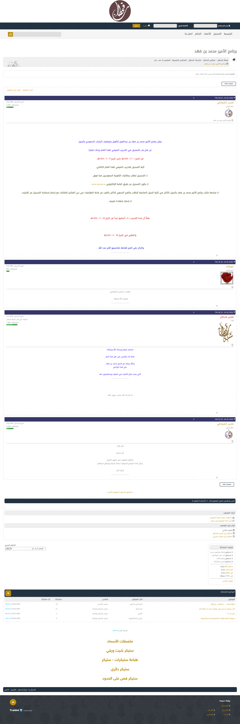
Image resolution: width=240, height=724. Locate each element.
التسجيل (217, 34)
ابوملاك (230, 266)
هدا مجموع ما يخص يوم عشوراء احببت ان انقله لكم (217, 608)
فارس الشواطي (225, 102)
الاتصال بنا (32, 689)
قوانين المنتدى (227, 581)
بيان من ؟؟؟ (231, 613)
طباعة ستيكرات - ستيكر (120, 660)
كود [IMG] (229, 572)
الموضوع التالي (113, 492)
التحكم (198, 34)
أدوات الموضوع (28, 90)
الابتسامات (229, 569)
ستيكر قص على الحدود (120, 678)
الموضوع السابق (126, 492)
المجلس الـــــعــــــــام (162, 60)
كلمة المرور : (182, 26)
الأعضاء (207, 34)
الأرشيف (13, 689)
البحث (226, 714)
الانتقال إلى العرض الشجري (222, 536)
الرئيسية (228, 34)
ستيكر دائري (120, 669)
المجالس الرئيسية (179, 60)
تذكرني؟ (145, 26)
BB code (228, 566)
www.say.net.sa (98, 184)
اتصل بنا (188, 34)
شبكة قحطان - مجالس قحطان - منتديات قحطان (208, 60)
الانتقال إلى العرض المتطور (222, 533)
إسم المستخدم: (223, 26)
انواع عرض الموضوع (13, 90)
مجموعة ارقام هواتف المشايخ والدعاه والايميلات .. (217, 618)
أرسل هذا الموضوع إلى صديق (221, 520)
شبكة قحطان (22, 689)
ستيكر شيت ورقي (120, 651)
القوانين (210, 714)
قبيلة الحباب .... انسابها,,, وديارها (223, 604)
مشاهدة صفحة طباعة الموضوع (221, 517)
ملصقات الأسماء (120, 641)
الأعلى (6, 689)
